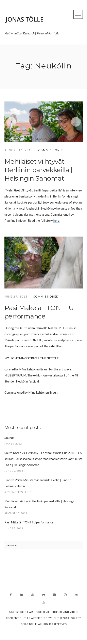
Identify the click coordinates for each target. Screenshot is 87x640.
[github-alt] (43, 594)
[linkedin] (21, 594)
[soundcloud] (76, 594)
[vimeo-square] (54, 594)
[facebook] (10, 594)
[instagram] (65, 594)
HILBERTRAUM (15, 375)
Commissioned (51, 150)
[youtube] (32, 594)
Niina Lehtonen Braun (33, 369)
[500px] (43, 602)
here (56, 220)
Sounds (9, 437)
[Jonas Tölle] (31, 20)
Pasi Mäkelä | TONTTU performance (28, 522)
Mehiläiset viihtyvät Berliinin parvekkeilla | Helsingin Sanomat (38, 169)
